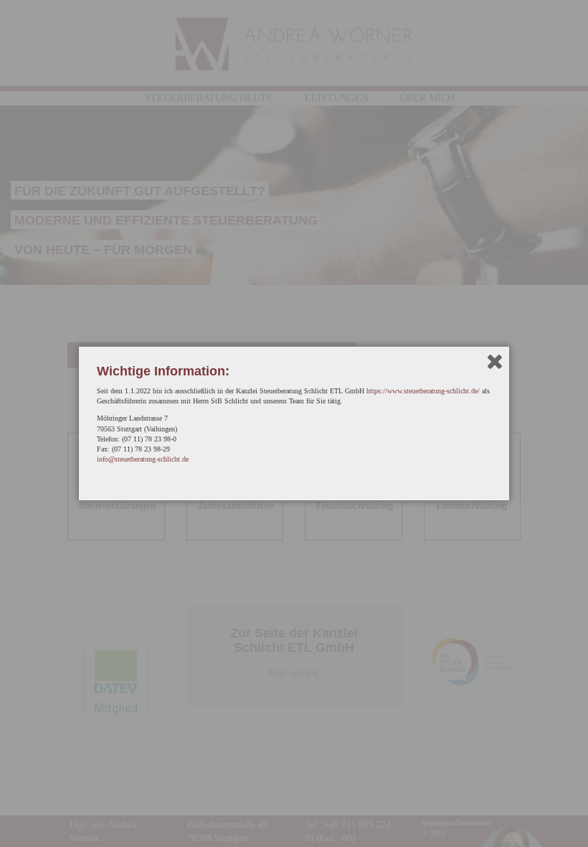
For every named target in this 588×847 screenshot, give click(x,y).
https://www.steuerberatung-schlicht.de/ (423, 391)
